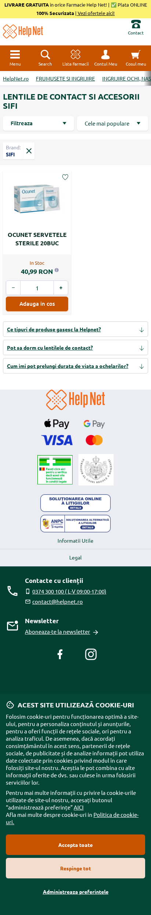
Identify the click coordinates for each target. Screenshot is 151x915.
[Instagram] (91, 654)
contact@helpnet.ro (57, 601)
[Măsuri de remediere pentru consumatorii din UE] (75, 503)
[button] (106, 58)
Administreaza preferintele (75, 891)
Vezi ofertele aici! (96, 13)
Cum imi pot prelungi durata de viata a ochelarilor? (67, 365)
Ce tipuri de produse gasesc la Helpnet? (54, 329)
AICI (79, 807)
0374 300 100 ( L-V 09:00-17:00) (69, 591)
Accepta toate (75, 844)
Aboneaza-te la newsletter (57, 631)
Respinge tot (75, 868)
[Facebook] (60, 654)
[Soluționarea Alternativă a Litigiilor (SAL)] (75, 523)
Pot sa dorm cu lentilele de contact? (50, 347)
